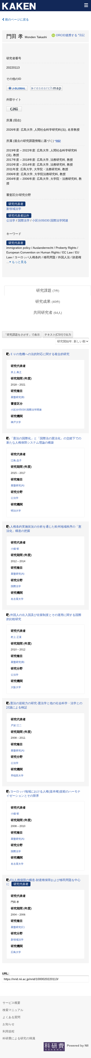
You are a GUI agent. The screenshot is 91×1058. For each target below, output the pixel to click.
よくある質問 (11, 1017)
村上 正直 (16, 637)
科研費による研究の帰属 (19, 1038)
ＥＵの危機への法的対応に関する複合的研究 (39, 354)
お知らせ (8, 1024)
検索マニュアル (13, 1010)
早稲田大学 (17, 775)
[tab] (47, 291)
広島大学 (16, 952)
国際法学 (24, 220)
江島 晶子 (16, 460)
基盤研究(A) (17, 485)
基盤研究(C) (18, 927)
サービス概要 (11, 1002)
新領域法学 (13, 208)
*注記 (81, 35)
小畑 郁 (15, 548)
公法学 (10, 220)
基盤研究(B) (17, 397)
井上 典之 (16, 372)
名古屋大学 (17, 598)
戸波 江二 (16, 725)
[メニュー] (86, 5)
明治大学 (16, 510)
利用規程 (8, 1031)
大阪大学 (16, 687)
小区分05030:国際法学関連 (50, 220)
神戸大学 (16, 422)
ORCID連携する (66, 35)
